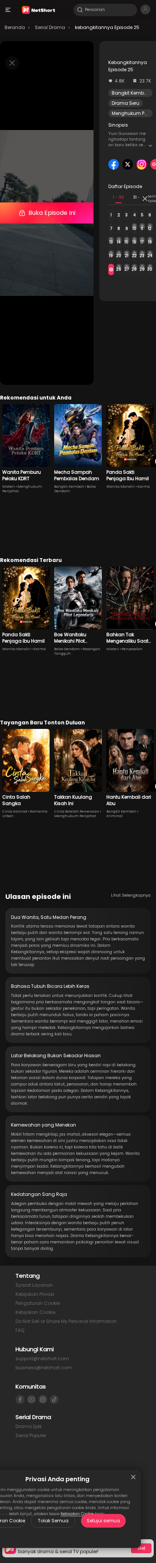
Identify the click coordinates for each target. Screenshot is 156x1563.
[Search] (80, 10)
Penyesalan (132, 649)
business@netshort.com (44, 1367)
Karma (143, 486)
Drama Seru (125, 103)
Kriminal (114, 816)
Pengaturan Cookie (38, 1303)
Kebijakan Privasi (35, 1294)
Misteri (8, 486)
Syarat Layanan (34, 1285)
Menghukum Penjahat (75, 816)
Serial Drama (50, 27)
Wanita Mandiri (120, 486)
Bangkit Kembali (131, 93)
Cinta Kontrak (14, 811)
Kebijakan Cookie (35, 1312)
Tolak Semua (53, 1520)
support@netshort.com (42, 1358)
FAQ (20, 1330)
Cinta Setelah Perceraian (76, 811)
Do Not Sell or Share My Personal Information (66, 1321)
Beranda (15, 27)
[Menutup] (133, 1477)
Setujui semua (103, 1520)
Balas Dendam (67, 649)
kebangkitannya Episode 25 (107, 27)
